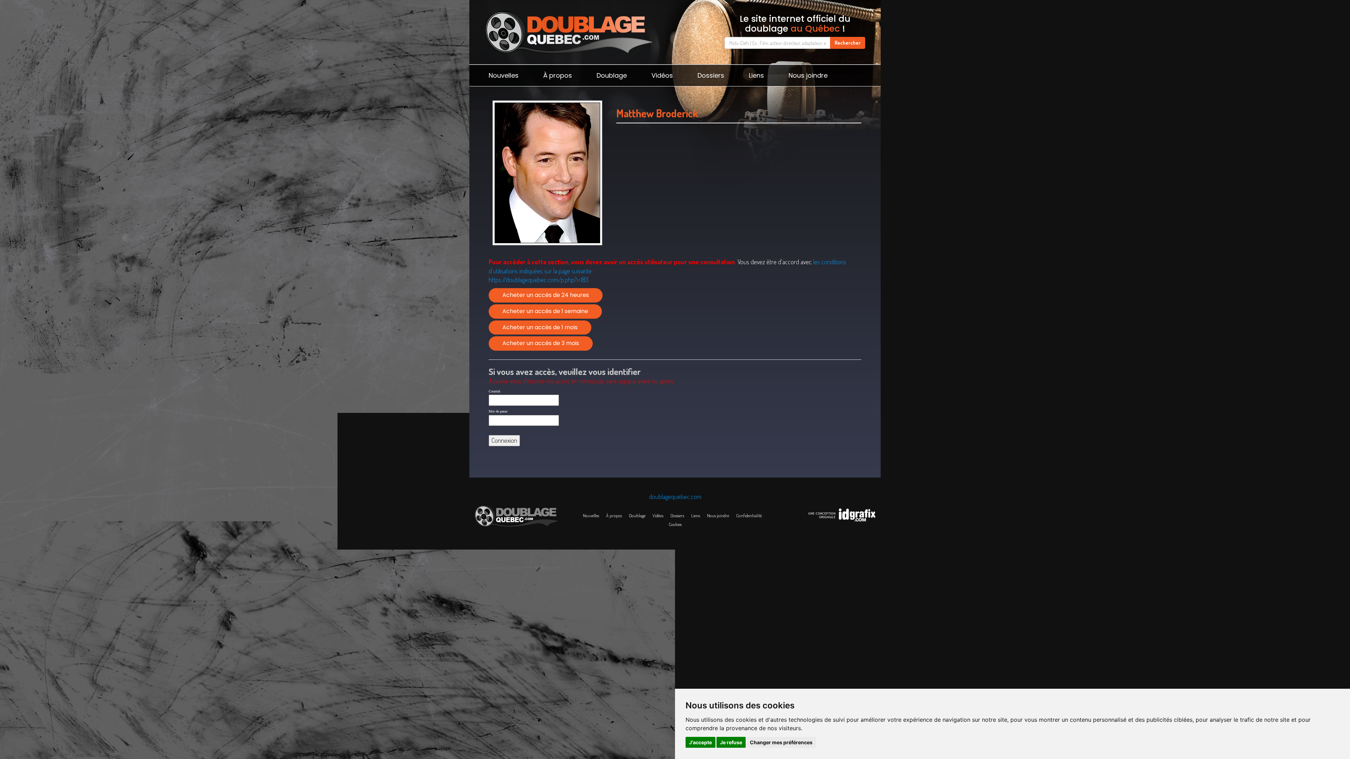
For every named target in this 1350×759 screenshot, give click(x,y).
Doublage (612, 75)
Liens (756, 75)
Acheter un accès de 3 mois (540, 343)
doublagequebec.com (675, 496)
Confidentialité (749, 515)
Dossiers (711, 75)
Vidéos (662, 75)
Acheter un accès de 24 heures (545, 295)
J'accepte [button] (700, 742)
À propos (557, 75)
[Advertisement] (738, 199)
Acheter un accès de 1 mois (540, 327)
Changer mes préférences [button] (781, 742)
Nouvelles (504, 75)
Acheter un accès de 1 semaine (545, 311)
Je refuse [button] (731, 742)
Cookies (675, 524)
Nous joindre (808, 75)
